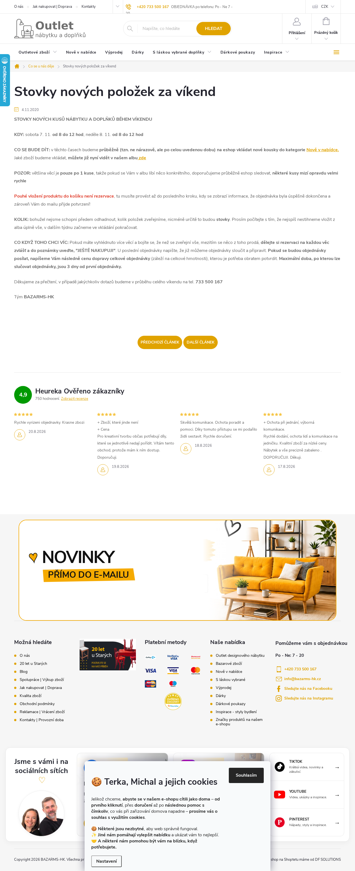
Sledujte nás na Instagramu (308, 698)
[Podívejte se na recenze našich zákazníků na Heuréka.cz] (173, 701)
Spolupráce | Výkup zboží (42, 680)
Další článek (200, 342)
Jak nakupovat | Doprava (52, 6)
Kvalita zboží (30, 696)
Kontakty (89, 6)
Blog (23, 672)
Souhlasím (246, 775)
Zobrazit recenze (74, 398)
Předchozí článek (160, 342)
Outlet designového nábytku (240, 655)
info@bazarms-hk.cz (302, 678)
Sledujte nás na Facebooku (308, 688)
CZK (324, 6)
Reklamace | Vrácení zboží (42, 712)
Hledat (213, 29)
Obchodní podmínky (37, 704)
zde (142, 158)
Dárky (221, 696)
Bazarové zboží (229, 664)
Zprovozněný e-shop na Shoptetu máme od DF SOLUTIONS (293, 859)
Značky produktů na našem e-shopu (239, 722)
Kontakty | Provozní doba (42, 720)
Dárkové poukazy (230, 704)
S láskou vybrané (230, 680)
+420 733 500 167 (153, 6)
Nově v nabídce (229, 672)
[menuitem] (38, 53)
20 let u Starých (33, 664)
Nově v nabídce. (322, 150)
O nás (18, 6)
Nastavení (106, 861)
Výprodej (223, 688)
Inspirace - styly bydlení (236, 712)
